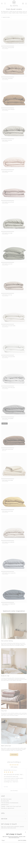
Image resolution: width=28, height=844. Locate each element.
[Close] (25, 832)
